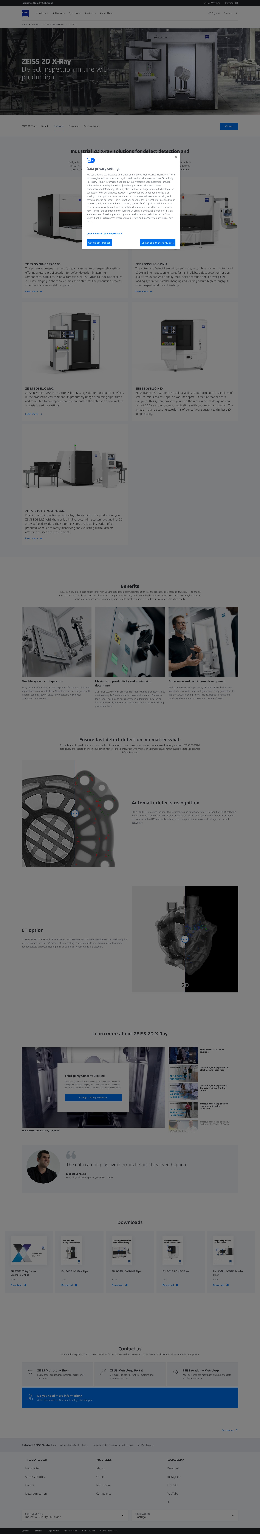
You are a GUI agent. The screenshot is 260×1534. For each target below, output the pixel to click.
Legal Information (112, 233)
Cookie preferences (99, 242)
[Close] (175, 157)
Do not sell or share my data (158, 242)
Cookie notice (94, 233)
